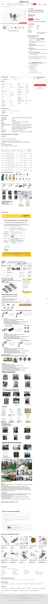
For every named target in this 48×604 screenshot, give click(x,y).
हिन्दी (42, 597)
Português (13, 597)
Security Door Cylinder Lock (6, 590)
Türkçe (19, 598)
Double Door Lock (33, 583)
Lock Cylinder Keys (43, 588)
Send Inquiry (31, 19)
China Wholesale (23, 595)
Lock (11, 6)
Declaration (33, 600)
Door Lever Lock (26, 583)
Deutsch (28, 597)
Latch (36, 570)
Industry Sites (33, 595)
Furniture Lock (12, 583)
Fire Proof (28, 588)
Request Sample (43, 21)
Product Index (43, 595)
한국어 (37, 597)
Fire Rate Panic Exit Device (39, 572)
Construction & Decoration (7, 6)
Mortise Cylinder (26, 570)
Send (9, 527)
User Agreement (29, 600)
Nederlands (31, 597)
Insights (26, 596)
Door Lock (14, 6)
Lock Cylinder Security (35, 588)
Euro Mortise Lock (26, 572)
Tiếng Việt (22, 598)
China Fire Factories (12, 588)
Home (1, 6)
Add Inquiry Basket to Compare (14, 30)
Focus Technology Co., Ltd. (17, 600)
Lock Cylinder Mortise (15, 590)
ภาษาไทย (45, 597)
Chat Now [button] (38, 19)
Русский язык (21, 597)
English (7, 597)
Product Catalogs (14, 568)
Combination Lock (19, 583)
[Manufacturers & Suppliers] (24, 2)
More (2, 592)
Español (10, 597)
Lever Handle (3, 572)
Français (17, 597)
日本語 (39, 597)
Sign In (29, 72)
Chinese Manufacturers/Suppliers (15, 595)
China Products (8, 595)
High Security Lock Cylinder (24, 590)
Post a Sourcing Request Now (12, 529)
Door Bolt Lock (40, 583)
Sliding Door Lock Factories (21, 588)
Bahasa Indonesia (27, 598)
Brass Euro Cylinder (15, 570)
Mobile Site (22, 596)
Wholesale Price (28, 595)
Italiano (25, 597)
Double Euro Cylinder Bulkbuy (34, 590)
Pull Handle (14, 572)
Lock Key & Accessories (5, 583)
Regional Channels (38, 595)
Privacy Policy (38, 600)
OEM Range (2, 570)
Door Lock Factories (5, 588)
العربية (34, 597)
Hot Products (4, 595)
